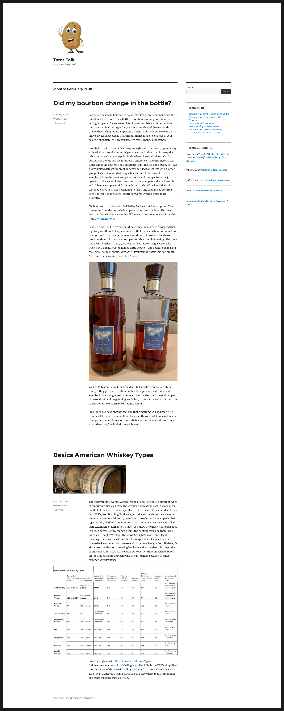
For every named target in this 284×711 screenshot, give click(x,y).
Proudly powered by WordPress (81, 698)
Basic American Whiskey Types (133, 661)
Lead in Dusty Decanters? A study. (204, 132)
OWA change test (105, 218)
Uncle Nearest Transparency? (202, 123)
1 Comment (58, 510)
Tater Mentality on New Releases (204, 126)
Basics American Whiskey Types (103, 455)
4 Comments (59, 123)
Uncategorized (60, 119)
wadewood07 (192, 201)
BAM (126, 673)
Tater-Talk (64, 59)
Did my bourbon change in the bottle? (112, 103)
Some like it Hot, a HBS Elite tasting (205, 129)
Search (189, 87)
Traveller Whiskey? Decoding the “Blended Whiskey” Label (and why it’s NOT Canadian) (209, 117)
